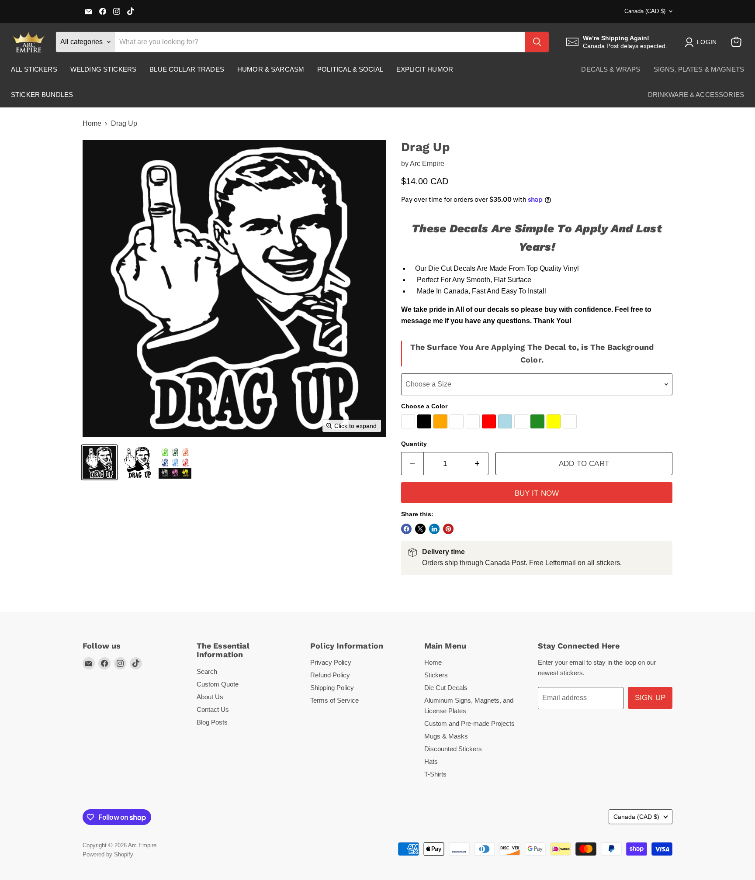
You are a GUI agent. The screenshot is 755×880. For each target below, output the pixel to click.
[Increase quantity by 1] (477, 464)
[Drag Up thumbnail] (99, 462)
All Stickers (34, 69)
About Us (210, 697)
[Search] (537, 42)
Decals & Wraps (610, 69)
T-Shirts (435, 774)
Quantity (414, 443)
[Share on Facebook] (406, 529)
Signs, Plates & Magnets (699, 69)
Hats (431, 761)
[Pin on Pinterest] (448, 529)
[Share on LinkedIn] (434, 529)
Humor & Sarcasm (270, 69)
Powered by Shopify (108, 854)
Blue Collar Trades (186, 69)
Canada (644, 11)
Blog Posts (212, 722)
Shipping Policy (332, 687)
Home (92, 123)
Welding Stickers (103, 69)
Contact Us (213, 709)
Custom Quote (218, 684)
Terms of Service (334, 700)
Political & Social (350, 69)
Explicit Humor (424, 69)
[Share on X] (420, 529)
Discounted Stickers (453, 748)
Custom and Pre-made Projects (469, 723)
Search (207, 671)
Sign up (650, 698)
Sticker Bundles (42, 94)
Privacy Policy (330, 662)
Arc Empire (427, 163)
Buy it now (537, 493)
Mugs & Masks (446, 736)
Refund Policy (330, 675)
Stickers (436, 675)
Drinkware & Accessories (696, 94)
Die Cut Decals (446, 687)
